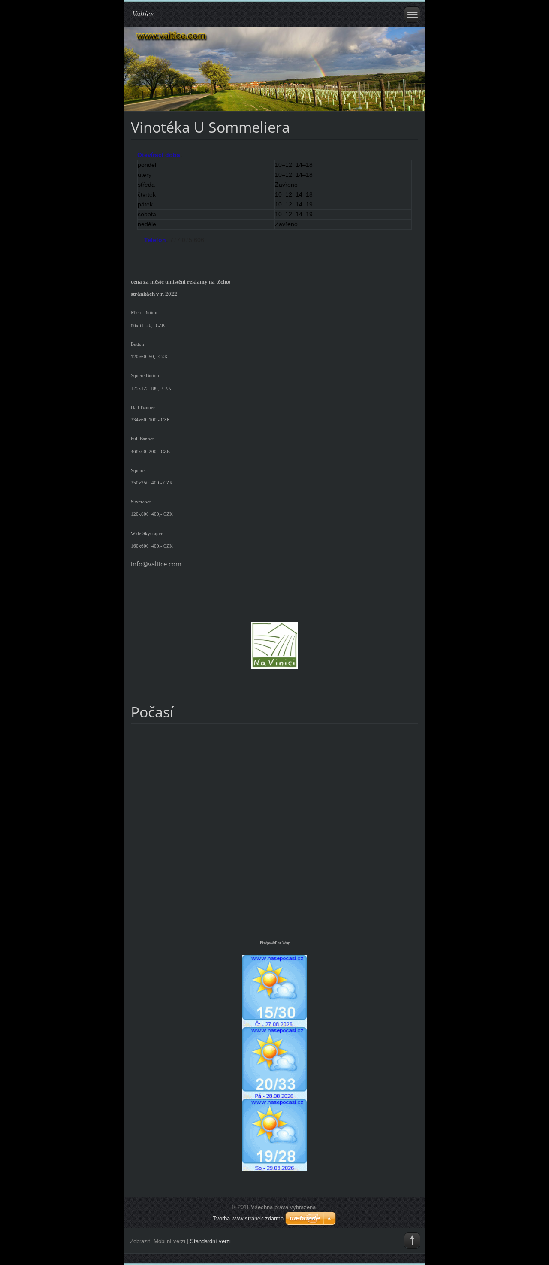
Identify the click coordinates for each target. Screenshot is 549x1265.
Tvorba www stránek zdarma (248, 1218)
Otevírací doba (158, 154)
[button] (274, 197)
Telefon (155, 239)
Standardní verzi (210, 1241)
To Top (412, 1240)
